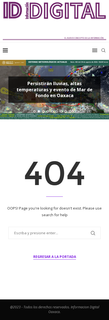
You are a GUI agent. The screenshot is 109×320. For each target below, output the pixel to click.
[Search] (103, 50)
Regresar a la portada (54, 256)
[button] (7, 89)
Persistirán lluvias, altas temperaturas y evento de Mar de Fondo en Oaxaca (54, 89)
